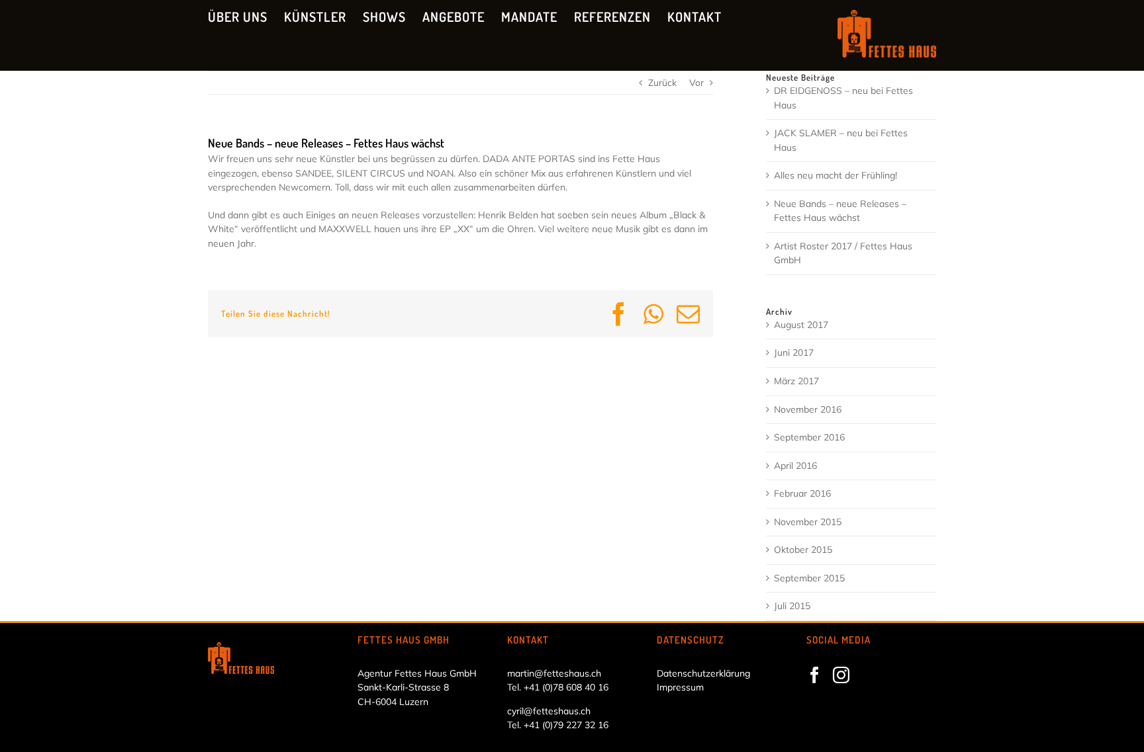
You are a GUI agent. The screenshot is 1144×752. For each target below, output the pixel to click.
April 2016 (795, 466)
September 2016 (809, 437)
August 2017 (801, 325)
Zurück (662, 83)
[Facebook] (814, 675)
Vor (696, 83)
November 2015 (807, 522)
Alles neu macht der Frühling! (835, 175)
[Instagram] (841, 675)
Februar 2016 (802, 493)
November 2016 (807, 409)
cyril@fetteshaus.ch (549, 711)
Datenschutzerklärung (703, 673)
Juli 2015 (792, 606)
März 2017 (796, 381)
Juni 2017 (794, 352)
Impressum (680, 687)
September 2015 (809, 578)
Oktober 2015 (803, 550)
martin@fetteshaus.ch (554, 673)
